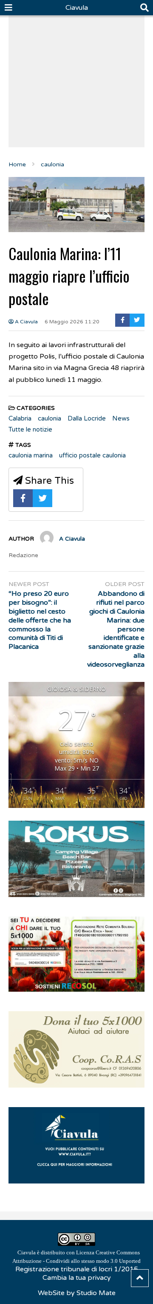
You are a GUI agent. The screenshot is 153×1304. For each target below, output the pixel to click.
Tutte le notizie (30, 429)
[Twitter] (137, 320)
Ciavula (76, 7)
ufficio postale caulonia (92, 455)
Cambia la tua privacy (76, 1277)
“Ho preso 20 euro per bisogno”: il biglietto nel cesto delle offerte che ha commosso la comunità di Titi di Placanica (39, 620)
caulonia (49, 418)
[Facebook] (122, 320)
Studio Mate (96, 1293)
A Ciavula (26, 322)
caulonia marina (30, 455)
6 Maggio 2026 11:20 (72, 322)
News (121, 418)
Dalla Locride (87, 418)
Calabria (19, 418)
